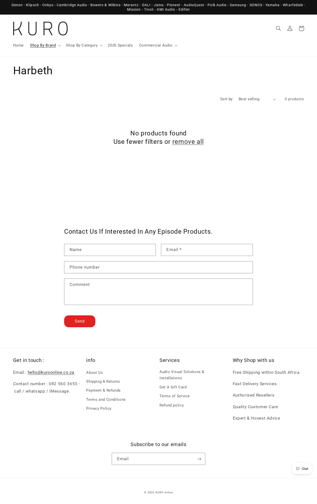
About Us (94, 372)
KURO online (164, 492)
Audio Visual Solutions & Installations (181, 375)
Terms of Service (174, 396)
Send (80, 321)
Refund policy (171, 405)
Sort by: (227, 99)
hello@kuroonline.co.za (51, 372)
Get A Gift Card (172, 387)
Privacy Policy (98, 408)
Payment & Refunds (103, 390)
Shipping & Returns (103, 381)
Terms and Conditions (106, 399)
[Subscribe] (199, 459)
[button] (45, 45)
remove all (188, 141)
